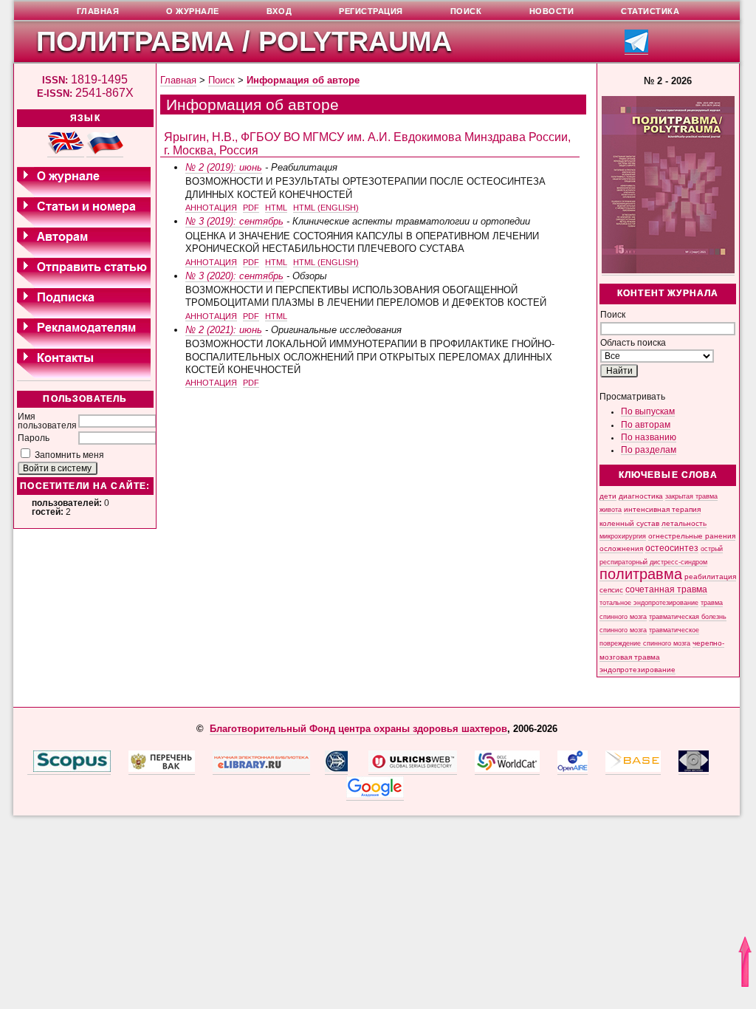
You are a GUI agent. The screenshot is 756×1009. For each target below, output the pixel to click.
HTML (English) (326, 207)
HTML (276, 207)
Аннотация (211, 207)
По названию (648, 437)
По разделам (648, 449)
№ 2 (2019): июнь (223, 167)
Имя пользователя (47, 421)
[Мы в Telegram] (636, 50)
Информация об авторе (303, 80)
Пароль (33, 438)
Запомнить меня (69, 455)
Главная (178, 80)
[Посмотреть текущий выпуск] (668, 271)
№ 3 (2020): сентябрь (234, 275)
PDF (251, 207)
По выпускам (648, 411)
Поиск (221, 80)
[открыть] (30, 769)
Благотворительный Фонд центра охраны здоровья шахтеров (358, 728)
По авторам (645, 424)
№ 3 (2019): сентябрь (234, 221)
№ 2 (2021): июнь (223, 329)
